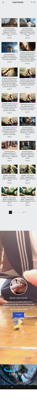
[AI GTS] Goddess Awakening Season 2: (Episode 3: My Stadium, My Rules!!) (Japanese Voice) (27, 131)
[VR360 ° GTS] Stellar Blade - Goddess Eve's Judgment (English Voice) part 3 (9, 178)
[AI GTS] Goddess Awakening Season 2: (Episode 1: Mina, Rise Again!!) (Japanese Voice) (27, 155)
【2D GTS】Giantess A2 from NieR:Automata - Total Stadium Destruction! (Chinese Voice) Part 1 (27, 107)
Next (23, 212)
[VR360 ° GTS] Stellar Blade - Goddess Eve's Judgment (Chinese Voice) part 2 (27, 200)
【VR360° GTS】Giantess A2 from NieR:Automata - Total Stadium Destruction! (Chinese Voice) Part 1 (27, 82)
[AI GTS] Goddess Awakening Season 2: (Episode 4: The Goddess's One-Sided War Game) (9, 57)
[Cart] (35, 2)
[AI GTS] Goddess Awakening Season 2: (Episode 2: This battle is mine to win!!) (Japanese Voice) (9, 155)
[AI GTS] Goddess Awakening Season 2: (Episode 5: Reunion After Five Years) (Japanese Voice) (27, 32)
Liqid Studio (17, 2)
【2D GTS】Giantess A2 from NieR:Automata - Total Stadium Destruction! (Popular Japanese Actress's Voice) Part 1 (9, 131)
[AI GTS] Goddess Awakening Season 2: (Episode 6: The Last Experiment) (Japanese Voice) (9, 32)
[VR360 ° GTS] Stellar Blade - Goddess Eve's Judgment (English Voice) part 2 (9, 200)
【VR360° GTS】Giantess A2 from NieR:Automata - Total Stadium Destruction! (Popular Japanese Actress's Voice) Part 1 (9, 107)
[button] (8, 387)
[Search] (32, 2)
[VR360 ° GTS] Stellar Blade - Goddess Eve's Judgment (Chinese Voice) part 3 (27, 178)
